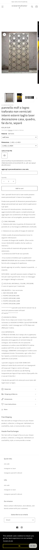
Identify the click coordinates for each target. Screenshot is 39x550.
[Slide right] (37, 98)
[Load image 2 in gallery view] (29, 97)
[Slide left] (2, 98)
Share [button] (6, 409)
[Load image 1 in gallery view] (9, 97)
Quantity (4, 177)
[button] (2, 7)
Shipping (10, 130)
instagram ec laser (10, 468)
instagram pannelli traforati (13, 473)
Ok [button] (19, 546)
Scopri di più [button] (8, 541)
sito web (7, 464)
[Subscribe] (32, 520)
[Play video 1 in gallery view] (19, 97)
